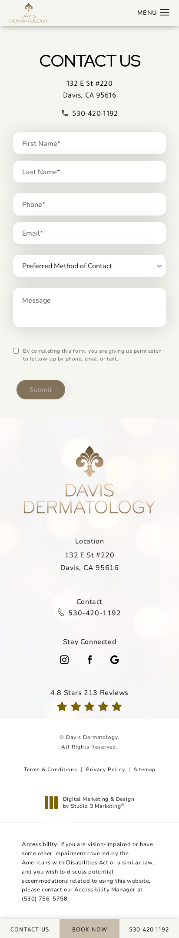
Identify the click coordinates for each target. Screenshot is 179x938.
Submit (41, 389)
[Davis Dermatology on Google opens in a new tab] (114, 659)
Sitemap (145, 769)
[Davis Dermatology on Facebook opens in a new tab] (89, 659)
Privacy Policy (105, 769)
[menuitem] (64, 659)
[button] (164, 12)
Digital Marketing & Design (99, 802)
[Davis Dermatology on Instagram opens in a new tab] (64, 659)
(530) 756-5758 (44, 898)
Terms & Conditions (50, 769)
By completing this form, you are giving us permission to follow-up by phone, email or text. (92, 354)
